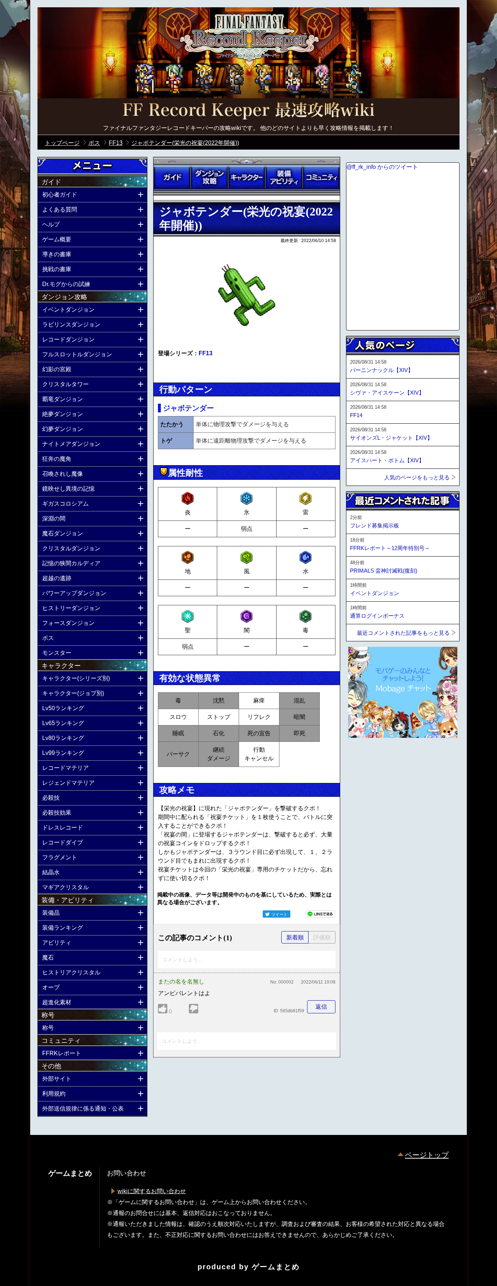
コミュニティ (321, 177)
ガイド (172, 177)
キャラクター (246, 177)
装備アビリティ (283, 177)
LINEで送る (320, 914)
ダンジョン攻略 (209, 177)
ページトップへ (364, 757)
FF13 (205, 353)
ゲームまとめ (276, 1267)
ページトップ (427, 1155)
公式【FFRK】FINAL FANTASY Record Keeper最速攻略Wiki (248, 111)
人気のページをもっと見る (417, 477)
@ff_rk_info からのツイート (382, 167)
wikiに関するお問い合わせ (152, 1191)
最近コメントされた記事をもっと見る (403, 633)
